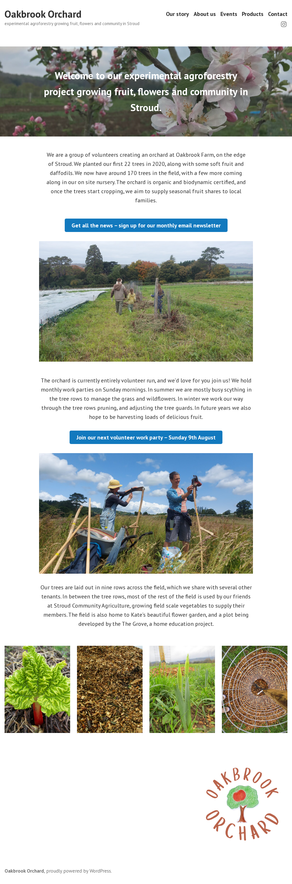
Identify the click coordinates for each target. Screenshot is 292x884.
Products (252, 14)
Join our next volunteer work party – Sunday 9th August (146, 437)
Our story (177, 14)
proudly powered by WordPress (78, 870)
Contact (277, 14)
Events (228, 14)
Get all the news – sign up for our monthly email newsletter (146, 225)
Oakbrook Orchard (43, 14)
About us (205, 14)
